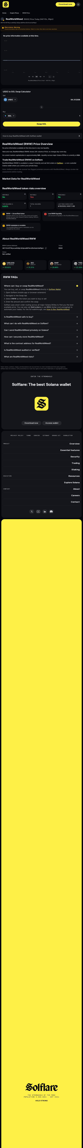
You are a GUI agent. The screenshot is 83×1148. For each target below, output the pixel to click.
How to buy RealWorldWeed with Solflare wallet (22, 136)
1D (33, 76)
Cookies (37, 435)
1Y (44, 76)
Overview (74, 444)
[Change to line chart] (50, 76)
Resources (74, 476)
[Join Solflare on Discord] (51, 511)
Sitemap (46, 435)
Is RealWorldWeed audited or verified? (22, 350)
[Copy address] (45, 248)
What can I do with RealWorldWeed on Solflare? (26, 323)
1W (37, 76)
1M (40, 76)
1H (29, 76)
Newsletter (68, 435)
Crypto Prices (14, 13)
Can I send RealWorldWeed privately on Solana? (26, 330)
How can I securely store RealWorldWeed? (24, 337)
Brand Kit (56, 435)
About (76, 489)
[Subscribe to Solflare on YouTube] (38, 511)
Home (4, 13)
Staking (76, 470)
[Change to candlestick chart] (53, 76)
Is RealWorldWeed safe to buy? (18, 317)
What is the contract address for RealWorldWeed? (27, 343)
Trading (76, 463)
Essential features (70, 450)
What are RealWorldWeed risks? (19, 357)
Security (75, 457)
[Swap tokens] (41, 107)
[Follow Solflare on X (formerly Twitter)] (31, 511)
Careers (75, 496)
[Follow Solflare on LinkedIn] (44, 511)
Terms (28, 435)
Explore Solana (72, 483)
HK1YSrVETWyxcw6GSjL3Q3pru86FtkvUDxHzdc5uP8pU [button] (19, 22)
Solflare (60, 163)
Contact (75, 502)
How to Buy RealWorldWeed (58, 309)
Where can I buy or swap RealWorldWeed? (24, 286)
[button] (41, 28)
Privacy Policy (16, 435)
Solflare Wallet (55, 289)
